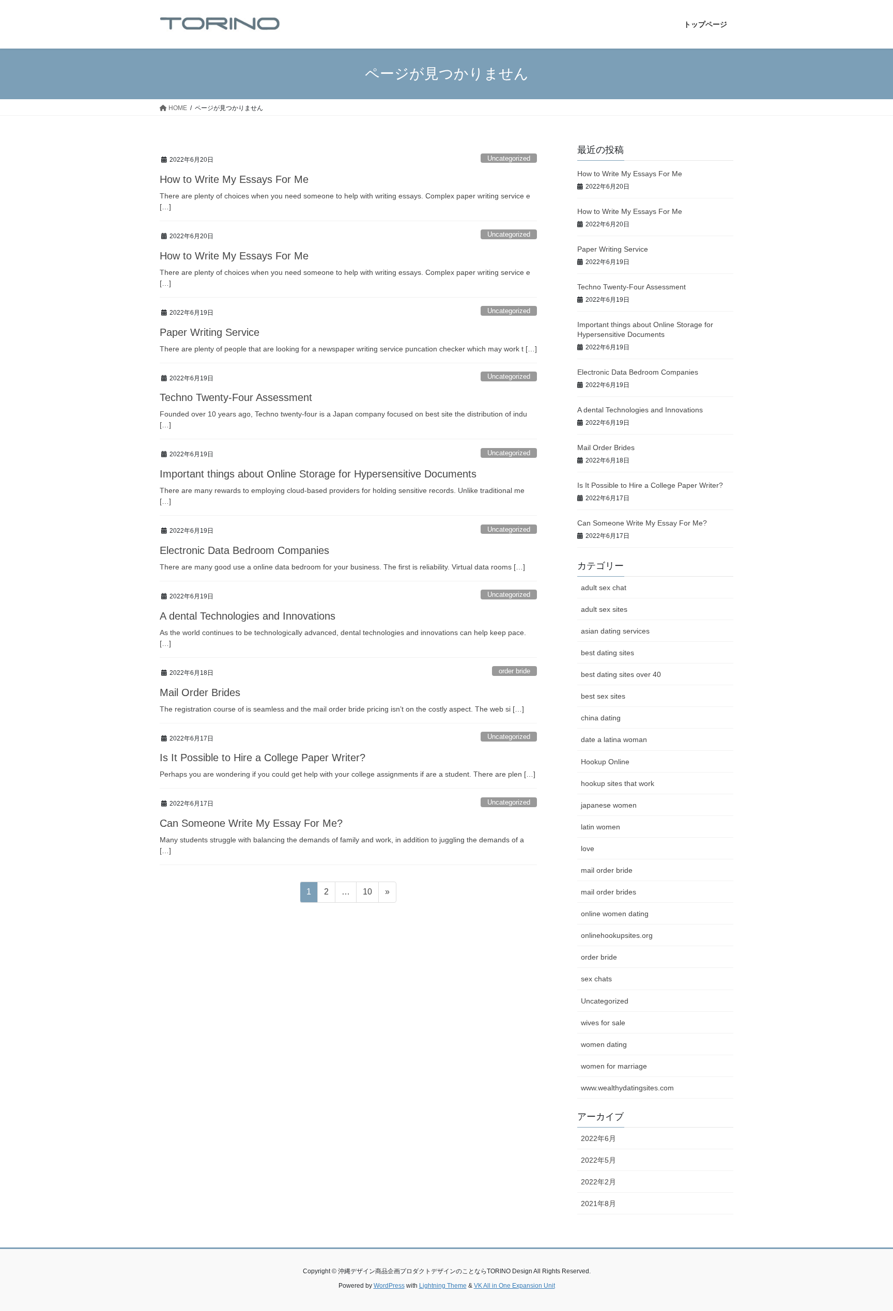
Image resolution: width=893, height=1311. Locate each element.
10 (367, 894)
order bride (514, 671)
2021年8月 (598, 1203)
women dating (604, 1044)
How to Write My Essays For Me (234, 179)
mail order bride (607, 870)
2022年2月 (598, 1182)
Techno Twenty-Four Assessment (236, 397)
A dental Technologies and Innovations (247, 616)
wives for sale (603, 1023)
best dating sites (607, 653)
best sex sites (603, 696)
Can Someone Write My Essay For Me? (251, 823)
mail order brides (608, 892)
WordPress (389, 1285)
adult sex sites (604, 609)
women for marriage (614, 1066)
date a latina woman (614, 739)
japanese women (609, 805)
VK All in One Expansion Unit (514, 1285)
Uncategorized (508, 158)
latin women (600, 827)
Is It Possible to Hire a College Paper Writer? (262, 757)
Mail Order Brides (200, 692)
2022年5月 (598, 1160)
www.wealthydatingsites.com (627, 1088)
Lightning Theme (443, 1285)
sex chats (596, 979)
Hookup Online (605, 762)
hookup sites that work (617, 783)
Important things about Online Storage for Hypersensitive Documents (318, 474)
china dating (601, 718)
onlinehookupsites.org (617, 935)
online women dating (615, 913)
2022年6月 (598, 1138)
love (587, 848)
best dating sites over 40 (621, 674)
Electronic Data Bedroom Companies (244, 550)
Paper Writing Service (209, 332)
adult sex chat (603, 587)
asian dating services (615, 631)
